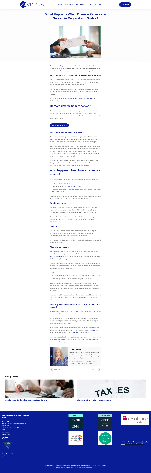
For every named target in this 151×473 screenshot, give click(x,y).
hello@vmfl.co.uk (6, 434)
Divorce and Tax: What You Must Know (111, 391)
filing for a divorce (65, 66)
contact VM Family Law (91, 330)
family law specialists (74, 332)
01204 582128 (5, 432)
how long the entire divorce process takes (79, 98)
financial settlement (56, 256)
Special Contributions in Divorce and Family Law (39, 391)
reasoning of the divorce (73, 186)
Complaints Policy (90, 467)
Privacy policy (82, 467)
